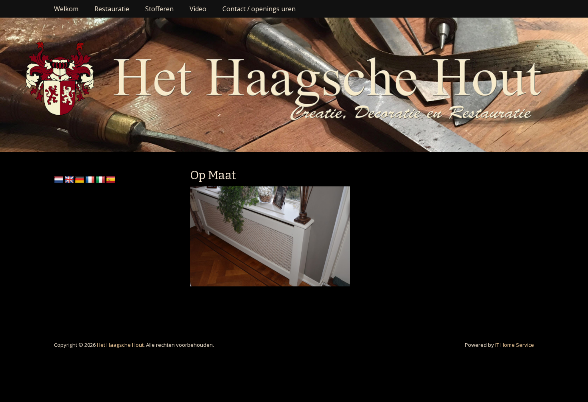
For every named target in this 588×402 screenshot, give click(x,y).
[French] (90, 180)
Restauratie (111, 8)
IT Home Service (514, 344)
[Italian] (100, 180)
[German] (79, 180)
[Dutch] (59, 180)
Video (198, 8)
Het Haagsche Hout (120, 344)
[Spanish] (111, 180)
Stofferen (159, 8)
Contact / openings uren (259, 8)
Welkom (66, 8)
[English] (69, 180)
